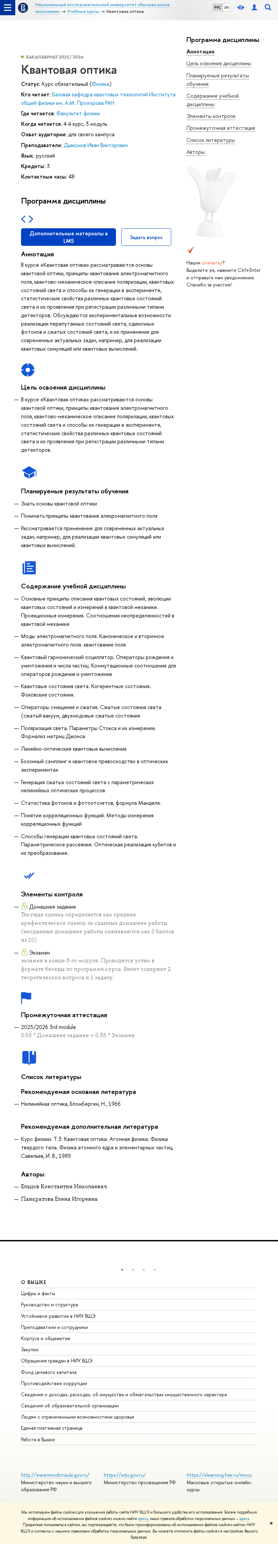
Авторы (195, 152)
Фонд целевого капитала (49, 1372)
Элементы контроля (210, 116)
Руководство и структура (49, 1304)
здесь (143, 1518)
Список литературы (210, 140)
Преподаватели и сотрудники (54, 1327)
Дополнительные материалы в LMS (68, 237)
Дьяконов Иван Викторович (96, 145)
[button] (122, 1270)
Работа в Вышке (38, 1439)
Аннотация (200, 51)
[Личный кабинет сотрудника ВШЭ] (254, 7)
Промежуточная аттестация (220, 128)
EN (226, 7)
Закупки (29, 1349)
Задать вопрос (146, 237)
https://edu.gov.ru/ (125, 1475)
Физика (100, 84)
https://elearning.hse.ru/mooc (219, 1475)
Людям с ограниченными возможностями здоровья (77, 1416)
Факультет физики (78, 113)
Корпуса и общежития (45, 1338)
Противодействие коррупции (54, 1383)
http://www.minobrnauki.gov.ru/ (55, 1475)
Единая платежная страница (51, 1428)
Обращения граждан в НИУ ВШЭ (57, 1360)
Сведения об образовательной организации (70, 1405)
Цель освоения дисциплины (218, 63)
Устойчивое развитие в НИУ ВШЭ (58, 1316)
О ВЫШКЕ (34, 1282)
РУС (217, 7)
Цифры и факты (38, 1293)
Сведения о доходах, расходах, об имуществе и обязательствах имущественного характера (124, 1394)
